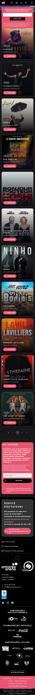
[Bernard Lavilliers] (17, 335)
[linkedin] (12, 602)
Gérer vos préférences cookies (17, 686)
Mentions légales (7, 678)
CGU (15, 678)
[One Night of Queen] (17, 409)
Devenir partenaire (17, 672)
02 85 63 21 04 (14, 529)
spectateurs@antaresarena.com (19, 532)
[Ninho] (17, 262)
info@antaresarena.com (12, 587)
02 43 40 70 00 (9, 584)
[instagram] (7, 602)
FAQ (25, 683)
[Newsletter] (12, 2)
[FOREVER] (17, 42)
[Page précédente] (8, 432)
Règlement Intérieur (20, 681)
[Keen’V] (17, 116)
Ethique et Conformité (15, 683)
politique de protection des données (18, 26)
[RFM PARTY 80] (17, 152)
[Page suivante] (26, 432)
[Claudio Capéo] (17, 79)
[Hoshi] (17, 189)
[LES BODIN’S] (17, 299)
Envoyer (17, 19)
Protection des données (25, 678)
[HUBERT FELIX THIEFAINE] (17, 372)
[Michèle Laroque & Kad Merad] (17, 225)
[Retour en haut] (17, 558)
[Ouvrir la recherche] (21, 2)
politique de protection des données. (20, 470)
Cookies (10, 681)
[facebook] (3, 602)
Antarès (21, 24)
